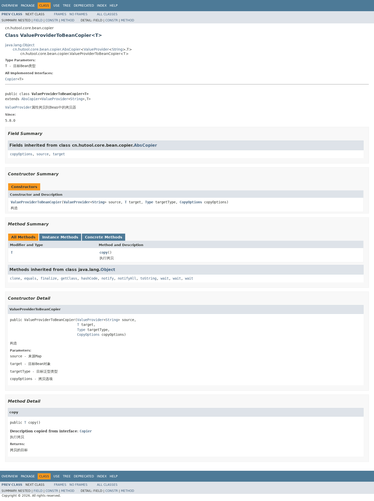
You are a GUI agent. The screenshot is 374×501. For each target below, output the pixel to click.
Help (114, 5)
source (42, 154)
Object (107, 269)
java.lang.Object (19, 45)
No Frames (78, 14)
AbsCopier (30, 99)
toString (148, 278)
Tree (67, 5)
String (117, 49)
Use (56, 5)
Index (102, 5)
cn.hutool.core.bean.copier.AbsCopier (47, 49)
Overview (10, 5)
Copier (11, 79)
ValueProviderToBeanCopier (36, 202)
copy (103, 252)
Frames (60, 14)
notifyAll (127, 278)
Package (28, 5)
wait (165, 278)
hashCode (89, 278)
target (59, 154)
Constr (52, 20)
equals (30, 278)
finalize (48, 278)
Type (149, 202)
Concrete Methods (103, 237)
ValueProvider (96, 49)
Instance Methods (60, 237)
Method (67, 20)
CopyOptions (191, 202)
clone (15, 278)
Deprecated (84, 5)
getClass (69, 278)
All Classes (107, 14)
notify (108, 278)
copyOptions (21, 154)
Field (38, 20)
